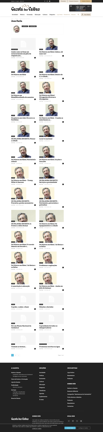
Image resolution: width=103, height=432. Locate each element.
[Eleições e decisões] (51, 299)
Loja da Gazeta (15, 382)
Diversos (41, 242)
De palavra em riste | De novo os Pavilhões (23, 119)
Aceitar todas (70, 428)
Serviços (13, 390)
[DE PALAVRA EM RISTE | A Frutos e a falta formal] (23, 216)
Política (41, 375)
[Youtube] (49, 1)
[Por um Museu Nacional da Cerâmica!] (23, 318)
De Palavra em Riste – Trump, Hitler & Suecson (22, 181)
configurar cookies (36, 428)
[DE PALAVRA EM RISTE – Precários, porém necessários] (23, 193)
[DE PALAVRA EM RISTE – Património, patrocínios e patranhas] (51, 193)
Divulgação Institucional (19, 393)
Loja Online (70, 372)
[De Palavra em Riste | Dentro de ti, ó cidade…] (51, 67)
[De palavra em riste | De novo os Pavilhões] (23, 110)
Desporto (42, 387)
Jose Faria (13, 57)
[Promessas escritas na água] (51, 339)
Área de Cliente (15, 398)
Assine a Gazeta (16, 372)
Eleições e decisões (46, 307)
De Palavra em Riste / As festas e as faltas (51, 246)
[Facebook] (44, 1)
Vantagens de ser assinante (20, 376)
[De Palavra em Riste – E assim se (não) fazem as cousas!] (51, 110)
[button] (78, 14)
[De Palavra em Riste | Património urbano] (23, 152)
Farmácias (15, 395)
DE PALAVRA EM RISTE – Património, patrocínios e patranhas (48, 203)
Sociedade (42, 372)
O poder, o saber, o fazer (20, 307)
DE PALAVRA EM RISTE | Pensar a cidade (23, 140)
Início (12, 18)
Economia (42, 378)
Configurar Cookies (83, 428)
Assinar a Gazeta (72, 388)
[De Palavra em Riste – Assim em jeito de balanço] (51, 278)
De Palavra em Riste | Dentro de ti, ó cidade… (51, 76)
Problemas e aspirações (48, 265)
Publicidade (14, 385)
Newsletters (71, 375)
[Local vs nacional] (51, 131)
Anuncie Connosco (17, 387)
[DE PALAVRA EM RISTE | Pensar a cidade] (23, 131)
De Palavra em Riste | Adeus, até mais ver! (51, 53)
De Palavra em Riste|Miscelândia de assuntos (22, 96)
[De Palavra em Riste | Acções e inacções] (51, 152)
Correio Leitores (14, 49)
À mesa (41, 399)
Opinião (41, 49)
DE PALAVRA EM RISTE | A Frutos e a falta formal (21, 225)
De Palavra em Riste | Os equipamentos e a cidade (48, 225)
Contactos (70, 406)
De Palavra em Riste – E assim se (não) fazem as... (51, 119)
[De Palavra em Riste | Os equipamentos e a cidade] (51, 216)
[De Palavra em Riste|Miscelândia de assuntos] (23, 87)
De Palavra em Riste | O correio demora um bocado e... (22, 245)
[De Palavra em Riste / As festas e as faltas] (51, 237)
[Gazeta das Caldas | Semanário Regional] (25, 7)
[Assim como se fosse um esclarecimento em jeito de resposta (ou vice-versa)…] (23, 44)
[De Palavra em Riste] (23, 67)
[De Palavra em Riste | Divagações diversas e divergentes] (51, 87)
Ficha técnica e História (74, 397)
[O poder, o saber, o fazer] (23, 299)
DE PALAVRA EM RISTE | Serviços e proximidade (48, 181)
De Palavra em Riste (18, 75)
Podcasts (70, 378)
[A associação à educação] (23, 278)
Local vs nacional (45, 139)
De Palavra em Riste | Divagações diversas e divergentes (47, 97)
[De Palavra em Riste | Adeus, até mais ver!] (51, 44)
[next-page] (18, 355)
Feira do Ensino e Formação (19, 379)
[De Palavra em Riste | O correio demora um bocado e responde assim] (23, 237)
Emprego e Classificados (19, 392)
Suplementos (43, 396)
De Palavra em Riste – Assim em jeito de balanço (51, 287)
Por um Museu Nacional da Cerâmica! (21, 327)
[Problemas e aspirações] (51, 258)
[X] (76, 421)
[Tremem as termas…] (23, 339)
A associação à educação (20, 286)
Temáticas (42, 390)
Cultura (41, 381)
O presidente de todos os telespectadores (48, 327)
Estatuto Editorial (72, 391)
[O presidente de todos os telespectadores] (51, 318)
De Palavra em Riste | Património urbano (23, 161)
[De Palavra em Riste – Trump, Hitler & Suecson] (23, 173)
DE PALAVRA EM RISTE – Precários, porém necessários (22, 202)
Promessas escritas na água (49, 347)
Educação (42, 384)
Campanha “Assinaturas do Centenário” (23, 374)
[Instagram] (47, 1)
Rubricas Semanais (43, 344)
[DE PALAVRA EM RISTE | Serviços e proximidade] (51, 173)
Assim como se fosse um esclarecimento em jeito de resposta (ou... (21, 54)
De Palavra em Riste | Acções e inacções (50, 161)
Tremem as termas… (18, 347)
